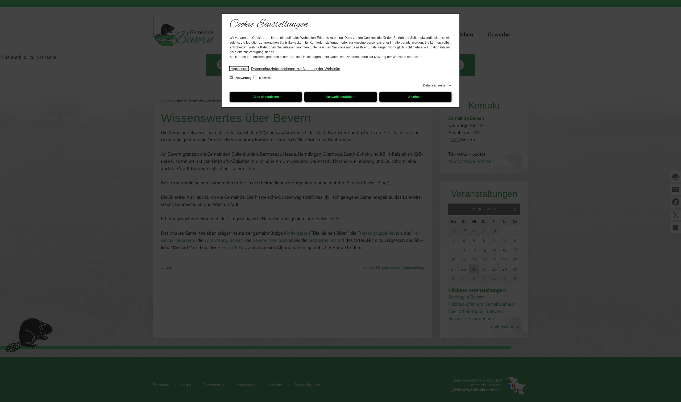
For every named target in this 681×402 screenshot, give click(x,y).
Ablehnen (415, 97)
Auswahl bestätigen (340, 97)
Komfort (265, 78)
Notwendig (243, 78)
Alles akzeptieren (265, 97)
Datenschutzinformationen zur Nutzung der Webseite (295, 69)
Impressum (239, 69)
